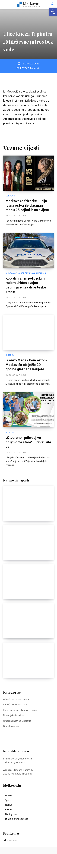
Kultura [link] (10, 355)
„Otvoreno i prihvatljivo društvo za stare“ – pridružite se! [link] (28, 442)
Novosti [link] (24, 68)
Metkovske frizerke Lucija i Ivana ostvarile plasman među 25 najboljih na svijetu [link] (27, 205)
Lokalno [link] (35, 68)
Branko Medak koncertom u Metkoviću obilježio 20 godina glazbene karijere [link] (27, 364)
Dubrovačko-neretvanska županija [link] (26, 273)
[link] (53, 12)
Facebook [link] (12, 840)
